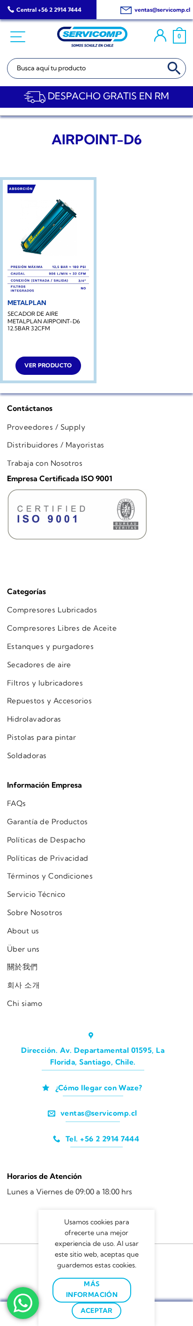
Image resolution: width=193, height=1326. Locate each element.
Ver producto (48, 365)
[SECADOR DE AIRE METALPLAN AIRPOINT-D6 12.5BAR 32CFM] (48, 239)
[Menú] (19, 37)
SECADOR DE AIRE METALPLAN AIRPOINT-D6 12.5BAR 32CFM (43, 321)
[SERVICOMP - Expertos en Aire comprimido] (92, 37)
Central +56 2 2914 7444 (49, 9)
